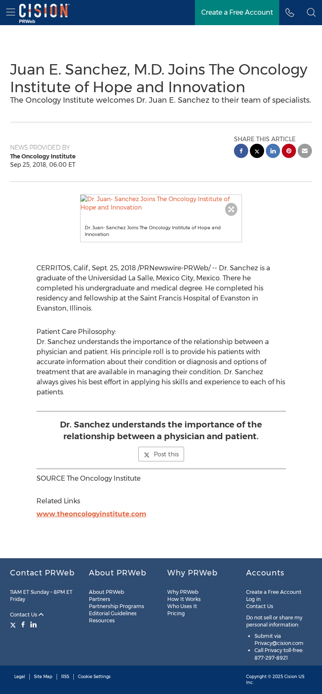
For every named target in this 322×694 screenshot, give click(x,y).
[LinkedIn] (33, 624)
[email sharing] (305, 152)
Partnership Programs (116, 606)
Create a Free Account (237, 12)
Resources (102, 620)
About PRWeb (106, 592)
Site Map (43, 676)
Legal (19, 676)
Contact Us (24, 614)
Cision (290, 676)
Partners (99, 599)
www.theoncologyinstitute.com (91, 514)
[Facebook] (23, 624)
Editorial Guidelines (113, 613)
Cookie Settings (94, 676)
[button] (161, 203)
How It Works (184, 599)
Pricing (176, 613)
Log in (253, 599)
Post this (166, 454)
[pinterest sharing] (289, 152)
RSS (65, 676)
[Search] (311, 12)
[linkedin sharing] (273, 152)
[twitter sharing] (257, 152)
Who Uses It (182, 606)
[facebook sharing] (241, 152)
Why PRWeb (182, 592)
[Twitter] (14, 624)
